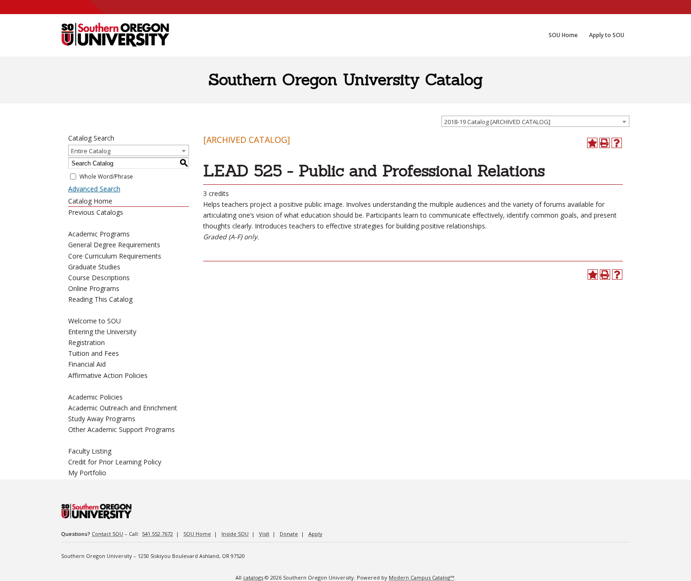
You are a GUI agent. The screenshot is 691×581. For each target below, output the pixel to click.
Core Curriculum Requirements (114, 255)
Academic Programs (99, 233)
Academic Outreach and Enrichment (122, 407)
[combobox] (535, 121)
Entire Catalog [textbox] (90, 151)
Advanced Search (94, 188)
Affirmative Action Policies (108, 375)
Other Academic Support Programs (121, 429)
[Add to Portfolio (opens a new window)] (592, 143)
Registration (86, 342)
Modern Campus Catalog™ (421, 577)
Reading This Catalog (100, 299)
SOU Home (197, 533)
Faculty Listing (89, 451)
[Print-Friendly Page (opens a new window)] (604, 143)
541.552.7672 (157, 533)
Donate (289, 533)
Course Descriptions (99, 277)
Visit (264, 533)
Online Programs (93, 288)
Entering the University (102, 331)
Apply (315, 533)
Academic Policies (95, 397)
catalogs (253, 577)
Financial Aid (87, 364)
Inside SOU (235, 533)
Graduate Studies (94, 266)
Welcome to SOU (94, 320)
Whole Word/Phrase (106, 177)
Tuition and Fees (93, 353)
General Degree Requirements (114, 244)
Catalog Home (90, 200)
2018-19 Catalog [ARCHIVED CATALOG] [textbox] (497, 122)
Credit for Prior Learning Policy (114, 461)
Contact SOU (107, 533)
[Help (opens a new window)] (617, 143)
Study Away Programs (101, 418)
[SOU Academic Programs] (115, 35)
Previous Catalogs (95, 212)
